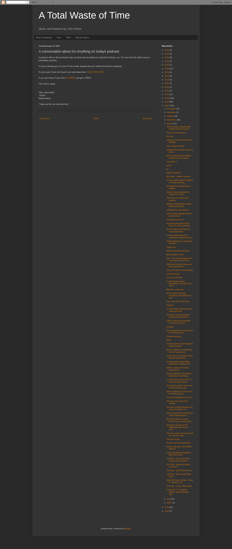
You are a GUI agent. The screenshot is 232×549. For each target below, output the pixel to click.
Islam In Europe (173, 274)
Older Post (147, 118)
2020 (167, 61)
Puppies (170, 305)
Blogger (127, 529)
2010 (167, 94)
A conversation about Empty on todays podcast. (180, 345)
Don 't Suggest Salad (175, 146)
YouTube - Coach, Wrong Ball (179, 486)
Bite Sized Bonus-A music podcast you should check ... (180, 420)
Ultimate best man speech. (178, 210)
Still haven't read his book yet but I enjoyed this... (179, 265)
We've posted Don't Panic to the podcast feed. (178, 230)
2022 (167, 54)
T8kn (68, 37)
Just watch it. (172, 162)
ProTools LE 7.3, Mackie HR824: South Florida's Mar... (178, 492)
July (169, 499)
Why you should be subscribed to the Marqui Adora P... (180, 414)
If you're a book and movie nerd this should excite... (180, 434)
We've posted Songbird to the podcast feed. (179, 215)
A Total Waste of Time (84, 15)
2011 (167, 91)
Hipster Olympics (174, 173)
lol (168, 169)
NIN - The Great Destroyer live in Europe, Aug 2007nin (179, 259)
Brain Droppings (44, 37)
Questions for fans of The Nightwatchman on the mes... (177, 427)
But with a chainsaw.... (176, 289)
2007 (167, 106)
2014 (167, 80)
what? (169, 165)
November (171, 112)
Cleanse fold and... (175, 336)
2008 (167, 102)
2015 (167, 76)
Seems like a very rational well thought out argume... (180, 357)
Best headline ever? (175, 255)
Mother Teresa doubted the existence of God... (178, 193)
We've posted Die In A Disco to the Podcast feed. (179, 392)
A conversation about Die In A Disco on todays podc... (179, 380)
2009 (167, 98)
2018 (167, 69)
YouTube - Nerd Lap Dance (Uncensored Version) (178, 459)
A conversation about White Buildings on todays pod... (179, 363)
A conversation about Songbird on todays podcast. (180, 181)
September (172, 120)
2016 (167, 72)
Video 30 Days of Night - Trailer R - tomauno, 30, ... (180, 481)
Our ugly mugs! (173, 439)
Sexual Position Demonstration (180, 270)
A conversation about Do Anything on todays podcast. (180, 236)
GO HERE (70, 78)
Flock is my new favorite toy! (178, 443)
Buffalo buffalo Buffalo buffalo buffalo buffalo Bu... (179, 205)
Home (96, 118)
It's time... (170, 136)
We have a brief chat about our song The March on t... (180, 408)
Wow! (169, 340)
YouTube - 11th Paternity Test (179, 470)
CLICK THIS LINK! (95, 72)
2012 (167, 87)
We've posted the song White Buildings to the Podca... (179, 374)
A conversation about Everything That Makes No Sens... (179, 283)
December (171, 109)
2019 (167, 65)
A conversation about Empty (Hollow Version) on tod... (178, 128)
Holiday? (170, 327)
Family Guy (171, 247)
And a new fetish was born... (178, 301)
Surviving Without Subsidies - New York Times (179, 454)
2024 (167, 50)
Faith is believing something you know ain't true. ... (178, 322)
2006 (167, 507)
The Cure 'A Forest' (175, 277)
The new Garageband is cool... (180, 397)
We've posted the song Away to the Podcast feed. (180, 331)
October (170, 116)
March (170, 503)
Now (59, 37)
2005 (167, 511)
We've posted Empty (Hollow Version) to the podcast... (179, 157)
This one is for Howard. (176, 133)
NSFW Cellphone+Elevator (178, 251)
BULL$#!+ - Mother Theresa (178, 176)
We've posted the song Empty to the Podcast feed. (179, 351)
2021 (167, 57)
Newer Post (44, 118)
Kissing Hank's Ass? (175, 220)
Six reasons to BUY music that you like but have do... (179, 386)
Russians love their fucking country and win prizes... (178, 316)
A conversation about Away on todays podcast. (179, 310)
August (170, 124)
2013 (167, 83)
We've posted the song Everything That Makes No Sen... (179, 295)
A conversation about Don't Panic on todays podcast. (178, 224)
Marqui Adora (82, 37)
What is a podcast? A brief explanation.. (177, 369)
